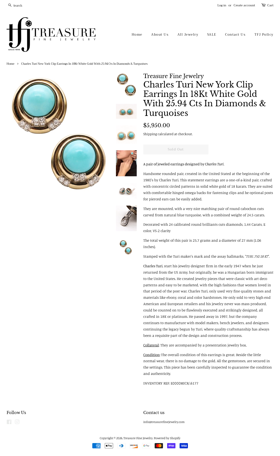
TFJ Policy (263, 34)
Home (137, 34)
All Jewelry (187, 34)
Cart (270, 5)
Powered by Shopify (167, 438)
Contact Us (235, 34)
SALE (211, 34)
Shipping (150, 134)
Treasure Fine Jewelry (137, 438)
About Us (159, 34)
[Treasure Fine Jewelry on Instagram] (17, 423)
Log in (221, 5)
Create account (244, 5)
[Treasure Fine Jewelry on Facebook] (9, 423)
